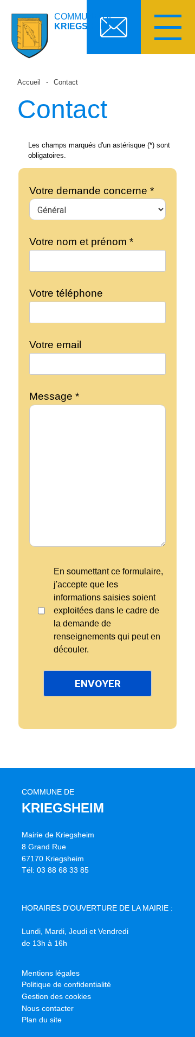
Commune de (84, 21)
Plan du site (42, 1019)
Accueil (29, 82)
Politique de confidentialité (66, 984)
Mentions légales (51, 973)
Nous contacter (48, 1008)
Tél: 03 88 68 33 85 (55, 870)
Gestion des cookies (56, 996)
